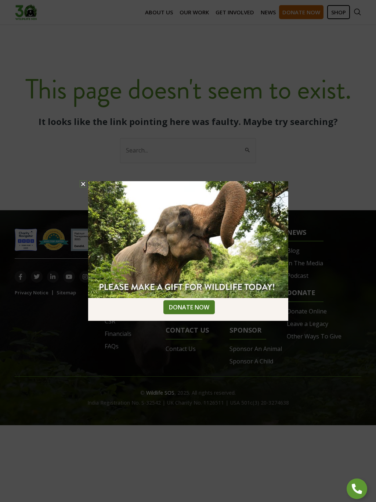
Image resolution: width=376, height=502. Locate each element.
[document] (188, 251)
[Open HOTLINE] (357, 488)
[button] (83, 184)
